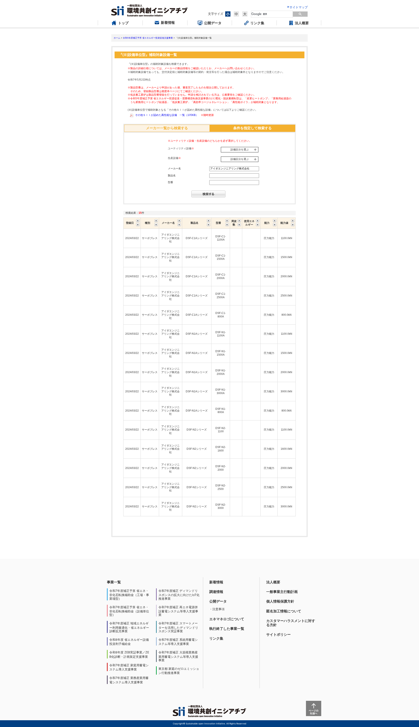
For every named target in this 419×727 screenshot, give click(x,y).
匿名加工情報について (283, 611)
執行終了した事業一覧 (226, 629)
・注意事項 (217, 609)
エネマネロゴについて (226, 619)
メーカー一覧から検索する (167, 128)
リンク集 (216, 638)
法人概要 (273, 582)
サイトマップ (298, 7)
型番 (170, 182)
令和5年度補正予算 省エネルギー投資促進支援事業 (148, 38)
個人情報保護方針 (280, 601)
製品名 (172, 175)
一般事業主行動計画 (282, 592)
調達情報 (216, 592)
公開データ (218, 601)
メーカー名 (174, 168)
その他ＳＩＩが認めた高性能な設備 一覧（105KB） (166, 115)
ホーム (117, 38)
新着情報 (216, 582)
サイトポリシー (278, 634)
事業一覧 (114, 582)
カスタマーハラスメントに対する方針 (290, 623)
